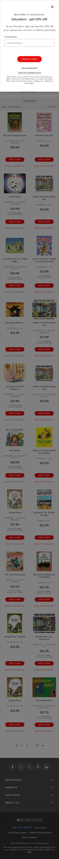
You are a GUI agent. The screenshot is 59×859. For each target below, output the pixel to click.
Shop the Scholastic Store (29, 72)
